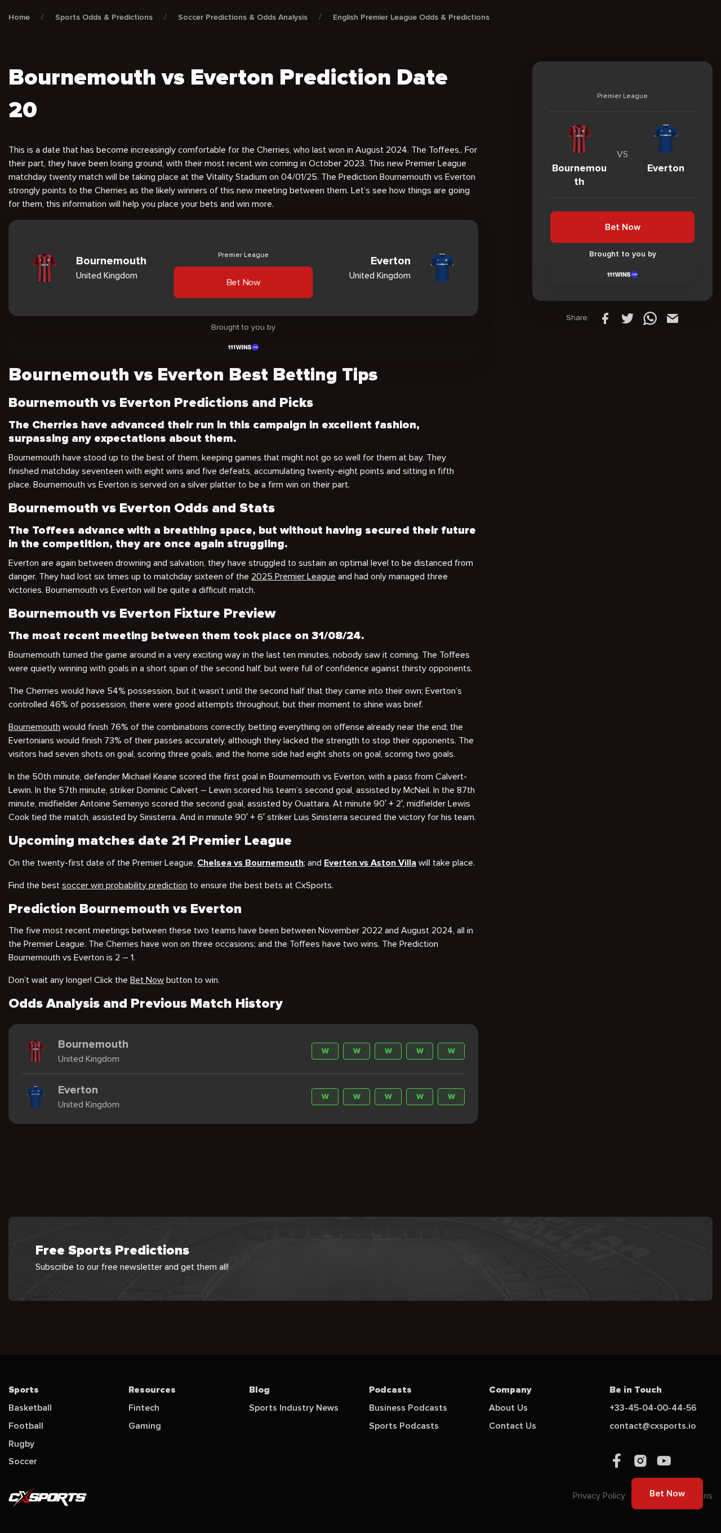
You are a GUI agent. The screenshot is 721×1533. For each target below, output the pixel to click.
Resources (152, 1389)
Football (25, 1426)
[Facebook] (605, 318)
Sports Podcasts (404, 1426)
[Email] (672, 318)
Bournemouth (34, 727)
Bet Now (243, 282)
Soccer (22, 1461)
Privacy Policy (599, 1495)
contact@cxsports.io (652, 1426)
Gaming (144, 1426)
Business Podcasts (408, 1408)
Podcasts (390, 1389)
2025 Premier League (293, 576)
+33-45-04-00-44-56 (653, 1408)
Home (19, 17)
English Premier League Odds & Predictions (411, 17)
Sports (23, 1389)
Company (510, 1389)
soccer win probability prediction (125, 885)
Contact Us (512, 1426)
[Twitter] (627, 318)
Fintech (143, 1408)
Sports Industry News (294, 1408)
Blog (259, 1389)
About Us (508, 1408)
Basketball (30, 1408)
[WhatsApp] (650, 318)
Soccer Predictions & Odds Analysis (243, 17)
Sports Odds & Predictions (104, 17)
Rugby (21, 1444)
